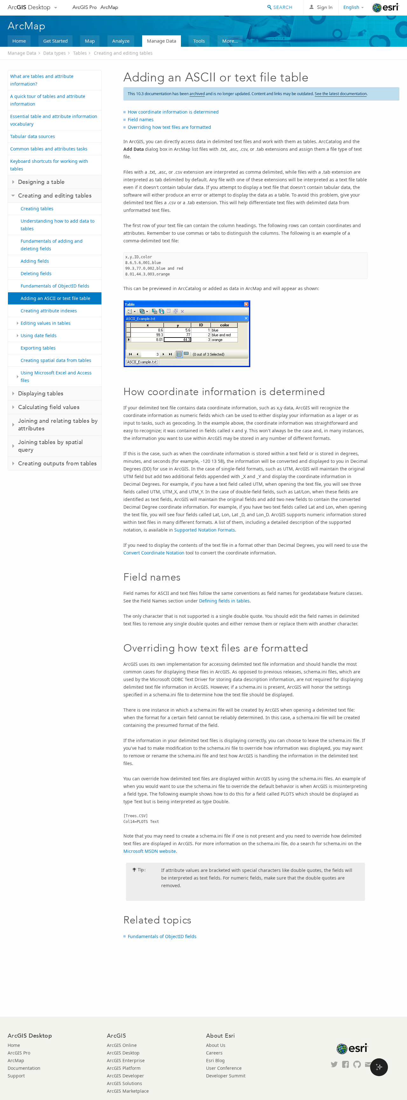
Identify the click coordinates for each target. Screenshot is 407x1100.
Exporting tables (38, 348)
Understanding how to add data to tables (57, 225)
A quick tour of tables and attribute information (47, 100)
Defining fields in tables (224, 601)
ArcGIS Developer (125, 1076)
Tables (80, 53)
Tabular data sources (32, 136)
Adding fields (35, 261)
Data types (54, 53)
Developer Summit (225, 1076)
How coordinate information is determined (173, 112)
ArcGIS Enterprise (126, 1060)
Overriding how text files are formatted (169, 127)
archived (197, 93)
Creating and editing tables (123, 53)
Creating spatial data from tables (56, 360)
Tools (199, 41)
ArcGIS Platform (124, 1068)
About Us (215, 1045)
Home (19, 41)
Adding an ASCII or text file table (55, 298)
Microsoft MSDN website (149, 851)
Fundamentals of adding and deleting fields (52, 245)
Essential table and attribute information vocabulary (53, 120)
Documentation (24, 1068)
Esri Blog (215, 1060)
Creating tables (37, 208)
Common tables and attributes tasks (48, 149)
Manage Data (161, 41)
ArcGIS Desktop (123, 1053)
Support (16, 1076)
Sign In (325, 7)
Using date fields (39, 335)
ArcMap (109, 7)
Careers (214, 1053)
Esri (385, 7)
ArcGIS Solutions (124, 1083)
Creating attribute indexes (49, 311)
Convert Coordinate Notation (153, 553)
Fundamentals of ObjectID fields (55, 286)
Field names (141, 119)
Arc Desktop (29, 7)
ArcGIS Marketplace (128, 1091)
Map (90, 41)
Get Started (55, 41)
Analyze (120, 41)
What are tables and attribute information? (41, 80)
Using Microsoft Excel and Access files (56, 376)
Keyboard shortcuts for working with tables (49, 165)
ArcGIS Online (122, 1045)
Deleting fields (36, 273)
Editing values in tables (46, 323)
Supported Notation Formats (204, 530)
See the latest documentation (341, 93)
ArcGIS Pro (84, 7)
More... (230, 41)
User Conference (224, 1068)
